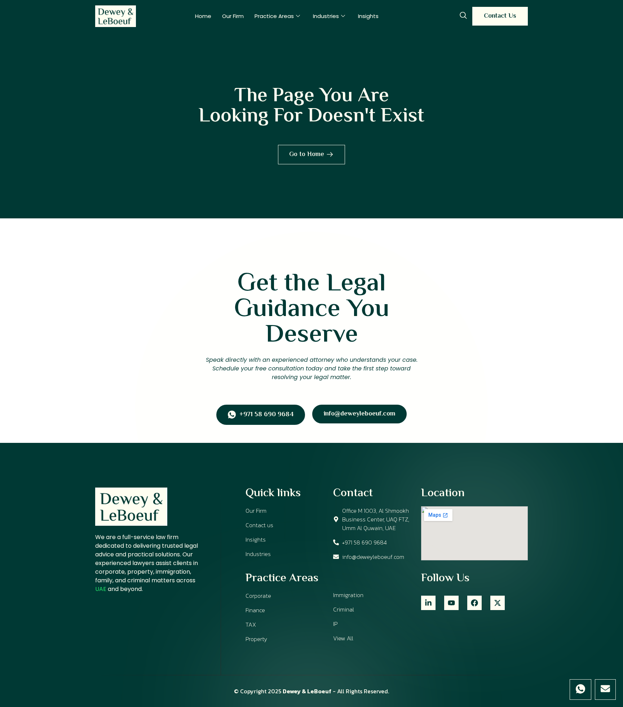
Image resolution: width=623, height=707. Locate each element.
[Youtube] (451, 603)
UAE (100, 589)
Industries (326, 16)
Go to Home (306, 155)
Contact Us (500, 16)
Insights (368, 16)
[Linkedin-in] (428, 603)
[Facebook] (474, 603)
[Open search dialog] (463, 16)
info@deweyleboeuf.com (359, 414)
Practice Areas (274, 16)
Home (203, 16)
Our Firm (233, 16)
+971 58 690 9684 (266, 415)
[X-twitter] (497, 603)
